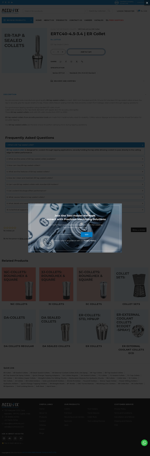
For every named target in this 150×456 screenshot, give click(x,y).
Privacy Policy (90, 241)
